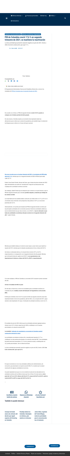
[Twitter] (4, 440)
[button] (17, 15)
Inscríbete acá (54, 445)
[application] (22, 15)
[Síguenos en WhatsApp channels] (26, 392)
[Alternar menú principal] (6, 18)
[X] (8, 81)
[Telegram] (17, 81)
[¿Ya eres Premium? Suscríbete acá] (40, 392)
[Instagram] (9, 440)
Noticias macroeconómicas (12, 34)
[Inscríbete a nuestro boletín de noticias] (12, 392)
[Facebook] (14, 81)
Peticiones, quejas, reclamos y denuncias (54, 453)
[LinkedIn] (11, 81)
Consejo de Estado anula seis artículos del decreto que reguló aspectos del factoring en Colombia (11, 416)
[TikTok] (12, 440)
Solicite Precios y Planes (23, 453)
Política (13, 453)
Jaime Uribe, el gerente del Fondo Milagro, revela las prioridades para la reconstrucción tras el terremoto (41, 416)
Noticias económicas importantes (31, 34)
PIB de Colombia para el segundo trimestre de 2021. (24, 91)
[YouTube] (14, 440)
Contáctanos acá (30, 446)
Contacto (7, 453)
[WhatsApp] (5, 81)
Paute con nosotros (36, 453)
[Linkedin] (7, 440)
